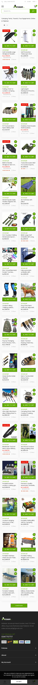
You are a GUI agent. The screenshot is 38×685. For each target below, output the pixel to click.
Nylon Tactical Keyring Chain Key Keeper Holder (27, 343)
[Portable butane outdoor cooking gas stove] (9, 468)
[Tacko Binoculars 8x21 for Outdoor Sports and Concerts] (28, 147)
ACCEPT (19, 682)
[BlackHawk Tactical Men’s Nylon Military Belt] (9, 431)
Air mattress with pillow (26, 201)
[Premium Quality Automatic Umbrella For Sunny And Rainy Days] (28, 468)
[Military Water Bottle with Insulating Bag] (28, 575)
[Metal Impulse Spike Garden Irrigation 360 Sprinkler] (9, 184)
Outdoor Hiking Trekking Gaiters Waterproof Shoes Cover (8, 308)
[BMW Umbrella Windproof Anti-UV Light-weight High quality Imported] (9, 147)
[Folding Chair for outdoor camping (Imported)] (9, 73)
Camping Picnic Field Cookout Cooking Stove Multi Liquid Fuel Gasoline (28, 414)
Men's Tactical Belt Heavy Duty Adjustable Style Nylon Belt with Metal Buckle (28, 379)
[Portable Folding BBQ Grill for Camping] (28, 505)
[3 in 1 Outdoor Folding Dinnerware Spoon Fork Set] (9, 219)
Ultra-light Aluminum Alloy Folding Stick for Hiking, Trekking (9, 413)
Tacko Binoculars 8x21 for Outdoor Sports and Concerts (28, 165)
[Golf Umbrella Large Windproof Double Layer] (9, 36)
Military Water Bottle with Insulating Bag (27, 592)
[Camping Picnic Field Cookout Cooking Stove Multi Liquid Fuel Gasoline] (28, 396)
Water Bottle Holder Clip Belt (8, 377)
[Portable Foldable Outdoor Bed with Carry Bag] (9, 575)
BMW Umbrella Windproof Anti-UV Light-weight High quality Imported (8, 165)
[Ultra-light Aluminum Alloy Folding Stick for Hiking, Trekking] (9, 396)
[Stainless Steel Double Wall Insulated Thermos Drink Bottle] (28, 110)
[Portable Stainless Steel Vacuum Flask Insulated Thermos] (9, 540)
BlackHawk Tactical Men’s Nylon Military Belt (8, 448)
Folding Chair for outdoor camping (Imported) (8, 91)
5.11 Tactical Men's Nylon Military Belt (8, 127)
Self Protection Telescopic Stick (26, 53)
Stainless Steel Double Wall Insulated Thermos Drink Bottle (28, 128)
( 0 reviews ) (33, 58)
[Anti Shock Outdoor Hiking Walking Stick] (28, 431)
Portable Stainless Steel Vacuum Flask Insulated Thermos (8, 557)
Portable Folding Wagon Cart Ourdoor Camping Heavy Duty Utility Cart (28, 558)
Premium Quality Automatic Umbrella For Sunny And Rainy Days (27, 486)
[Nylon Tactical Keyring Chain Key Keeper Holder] (28, 325)
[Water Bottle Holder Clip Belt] (9, 360)
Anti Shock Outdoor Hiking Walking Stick (27, 447)
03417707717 (7, 636)
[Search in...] (33, 11)
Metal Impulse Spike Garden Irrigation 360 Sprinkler (9, 202)
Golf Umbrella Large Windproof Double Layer (8, 54)
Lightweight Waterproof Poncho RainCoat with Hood (27, 91)
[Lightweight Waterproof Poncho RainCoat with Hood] (28, 73)
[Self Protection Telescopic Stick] (28, 36)
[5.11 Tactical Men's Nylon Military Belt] (9, 110)
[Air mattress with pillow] (28, 184)
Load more (19, 606)
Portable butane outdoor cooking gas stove (9, 485)
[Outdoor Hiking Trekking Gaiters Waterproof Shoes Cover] (9, 290)
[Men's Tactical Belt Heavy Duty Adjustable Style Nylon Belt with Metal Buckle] (28, 360)
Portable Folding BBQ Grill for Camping (28, 521)
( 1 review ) (14, 59)
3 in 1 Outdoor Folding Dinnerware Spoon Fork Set (9, 237)
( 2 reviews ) (14, 170)
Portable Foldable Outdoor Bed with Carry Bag (8, 593)
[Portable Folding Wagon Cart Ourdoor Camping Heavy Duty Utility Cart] (28, 540)
